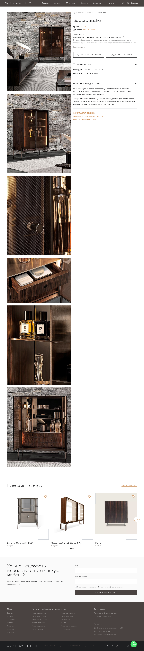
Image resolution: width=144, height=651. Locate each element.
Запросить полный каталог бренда (88, 116)
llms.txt (97, 646)
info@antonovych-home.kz (106, 634)
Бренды (45, 3)
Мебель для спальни (39, 619)
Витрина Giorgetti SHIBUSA (20, 543)
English (117, 646)
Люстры (64, 623)
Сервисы (97, 3)
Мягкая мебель (37, 629)
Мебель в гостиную (39, 616)
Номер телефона (81, 576)
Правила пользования (102, 616)
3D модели (70, 3)
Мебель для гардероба (70, 626)
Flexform (98, 546)
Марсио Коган (89, 29)
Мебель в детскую (39, 626)
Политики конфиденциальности (111, 587)
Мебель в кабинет (38, 623)
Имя (76, 565)
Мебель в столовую (68, 613)
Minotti (83, 26)
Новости (84, 3)
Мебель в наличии (39, 613)
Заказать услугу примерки (84, 113)
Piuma (98, 543)
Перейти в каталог (129, 486)
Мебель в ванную (67, 616)
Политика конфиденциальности (105, 613)
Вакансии (11, 632)
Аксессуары (65, 619)
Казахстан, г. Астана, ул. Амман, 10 (110, 628)
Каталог (57, 3)
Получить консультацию (105, 592)
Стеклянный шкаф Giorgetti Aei (66, 543)
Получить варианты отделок (85, 119)
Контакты (110, 3)
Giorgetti (10, 546)
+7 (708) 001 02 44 (103, 631)
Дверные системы (67, 629)
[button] (71, 548)
